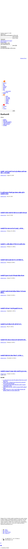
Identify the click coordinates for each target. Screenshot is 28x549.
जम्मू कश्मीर (8, 98)
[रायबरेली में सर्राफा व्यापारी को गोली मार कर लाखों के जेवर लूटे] (12, 210)
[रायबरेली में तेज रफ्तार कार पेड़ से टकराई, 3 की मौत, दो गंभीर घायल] (9, 225)
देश (3, 84)
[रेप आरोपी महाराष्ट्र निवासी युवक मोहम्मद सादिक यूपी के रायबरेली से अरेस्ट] (12, 190)
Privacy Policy (4, 42)
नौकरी (4, 93)
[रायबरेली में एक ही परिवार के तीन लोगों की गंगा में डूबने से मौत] (11, 321)
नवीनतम (4, 119)
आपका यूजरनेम (15, 36)
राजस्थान (5, 86)
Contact (4, 108)
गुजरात (7, 102)
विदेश (4, 85)
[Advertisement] (14, 141)
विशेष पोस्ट (5, 120)
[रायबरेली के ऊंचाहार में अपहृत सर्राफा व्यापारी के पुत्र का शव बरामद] (11, 368)
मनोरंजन (4, 83)
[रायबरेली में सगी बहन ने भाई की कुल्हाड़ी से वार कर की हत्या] (11, 305)
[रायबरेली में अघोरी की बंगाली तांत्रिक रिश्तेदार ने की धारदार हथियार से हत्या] (9, 288)
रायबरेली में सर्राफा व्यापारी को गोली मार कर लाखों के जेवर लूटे (14, 212)
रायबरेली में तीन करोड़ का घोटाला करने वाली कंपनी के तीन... (14, 340)
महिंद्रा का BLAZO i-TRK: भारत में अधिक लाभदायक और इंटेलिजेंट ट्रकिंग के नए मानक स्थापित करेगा (14, 390)
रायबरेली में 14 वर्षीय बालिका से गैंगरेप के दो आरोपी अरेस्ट (13, 244)
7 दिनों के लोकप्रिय (6, 123)
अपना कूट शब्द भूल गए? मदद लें (6, 40)
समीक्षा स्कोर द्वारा (6, 124)
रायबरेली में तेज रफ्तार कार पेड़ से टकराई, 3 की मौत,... (12, 228)
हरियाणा (7, 103)
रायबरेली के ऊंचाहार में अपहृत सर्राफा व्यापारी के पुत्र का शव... (14, 371)
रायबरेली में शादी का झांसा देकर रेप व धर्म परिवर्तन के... (12, 260)
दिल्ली (7, 96)
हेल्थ (4, 90)
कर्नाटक (7, 101)
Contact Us (7, 533)
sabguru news (3, 175)
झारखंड (7, 99)
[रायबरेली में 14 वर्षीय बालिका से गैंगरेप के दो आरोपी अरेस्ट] (9, 241)
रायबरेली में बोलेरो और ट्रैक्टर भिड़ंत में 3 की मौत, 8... (12, 355)
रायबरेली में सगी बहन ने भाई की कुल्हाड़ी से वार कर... (12, 308)
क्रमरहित (5, 125)
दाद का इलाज (8, 91)
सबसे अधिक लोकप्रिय (7, 122)
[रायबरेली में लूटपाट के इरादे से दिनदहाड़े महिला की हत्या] (9, 273)
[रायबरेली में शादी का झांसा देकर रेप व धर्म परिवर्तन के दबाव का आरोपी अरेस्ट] (11, 257)
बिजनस (4, 87)
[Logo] (10, 68)
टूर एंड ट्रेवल (5, 92)
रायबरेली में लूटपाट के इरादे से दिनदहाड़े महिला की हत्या (12, 275)
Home (6, 529)
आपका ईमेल (15, 45)
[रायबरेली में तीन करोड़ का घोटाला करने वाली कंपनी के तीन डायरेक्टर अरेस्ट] (11, 337)
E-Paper (4, 106)
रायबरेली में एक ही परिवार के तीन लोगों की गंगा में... (11, 324)
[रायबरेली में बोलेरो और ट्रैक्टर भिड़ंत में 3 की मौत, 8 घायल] (11, 353)
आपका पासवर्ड (15, 38)
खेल (4, 88)
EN (4, 107)
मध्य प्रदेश (8, 97)
